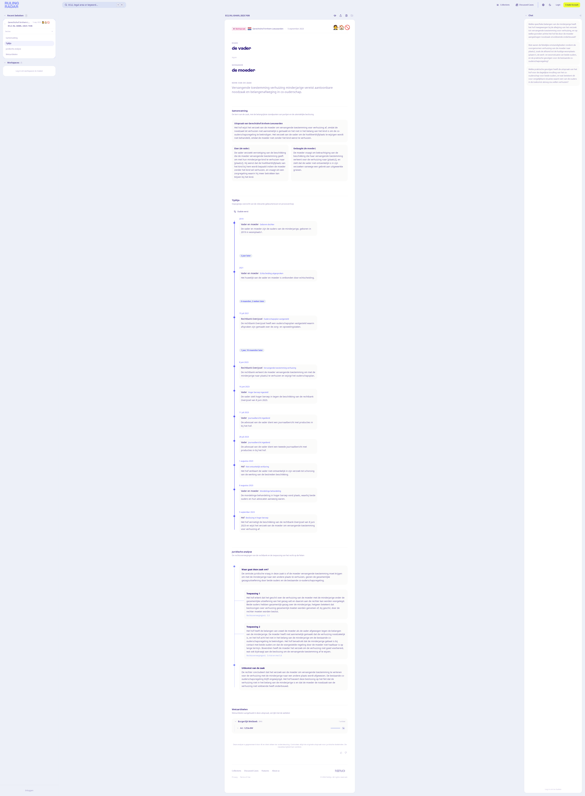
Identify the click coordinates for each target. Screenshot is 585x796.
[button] (5, 24)
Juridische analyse (13, 49)
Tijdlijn (8, 43)
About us (276, 770)
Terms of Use (245, 777)
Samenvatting (12, 38)
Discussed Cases (251, 770)
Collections (236, 770)
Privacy (235, 777)
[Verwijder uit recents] (52, 24)
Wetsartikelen (12, 54)
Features (265, 770)
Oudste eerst (242, 211)
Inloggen (29, 790)
